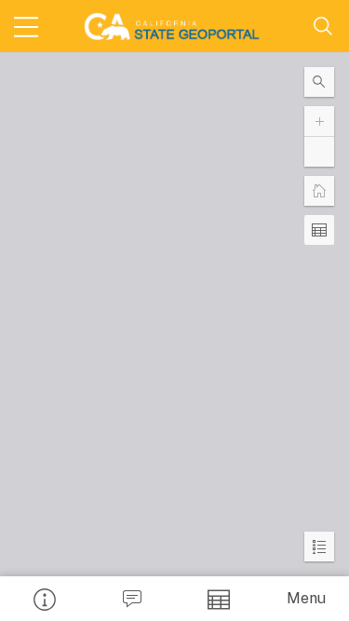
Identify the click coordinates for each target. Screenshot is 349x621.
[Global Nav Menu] (26, 26)
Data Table (218, 598)
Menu (306, 598)
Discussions (131, 598)
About (43, 598)
